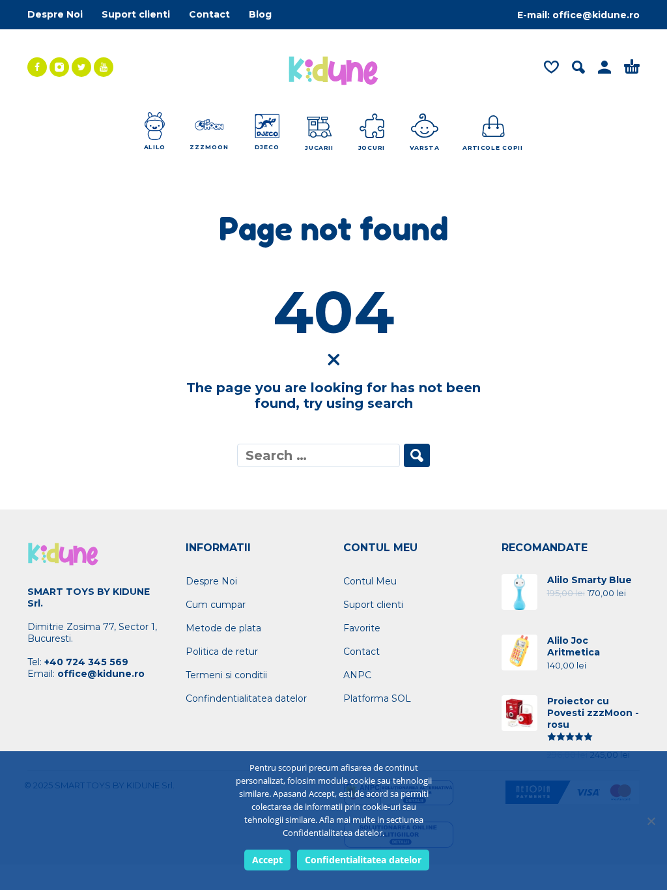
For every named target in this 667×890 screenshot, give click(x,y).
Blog (260, 14)
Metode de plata (223, 628)
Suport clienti (136, 14)
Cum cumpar (216, 604)
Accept (267, 860)
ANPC (357, 675)
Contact (209, 14)
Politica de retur (222, 651)
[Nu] (650, 820)
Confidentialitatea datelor (363, 860)
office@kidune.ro (596, 15)
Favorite (361, 628)
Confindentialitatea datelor (246, 698)
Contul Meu (370, 581)
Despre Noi (55, 14)
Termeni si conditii (226, 675)
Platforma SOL (377, 698)
